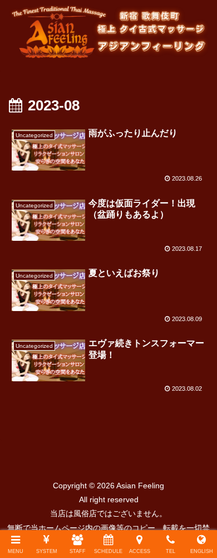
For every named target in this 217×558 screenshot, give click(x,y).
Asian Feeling (139, 485)
